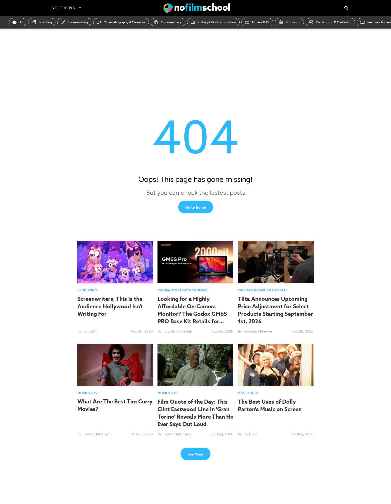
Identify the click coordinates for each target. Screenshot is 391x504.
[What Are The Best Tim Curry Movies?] (115, 364)
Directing (45, 22)
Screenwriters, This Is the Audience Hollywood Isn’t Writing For (110, 306)
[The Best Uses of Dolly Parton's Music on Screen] (276, 364)
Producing (292, 22)
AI (21, 22)
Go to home (195, 207)
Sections (63, 7)
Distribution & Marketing (333, 22)
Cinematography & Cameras (124, 22)
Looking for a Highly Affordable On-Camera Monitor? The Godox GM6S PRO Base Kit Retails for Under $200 (192, 313)
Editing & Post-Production (217, 22)
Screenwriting (78, 22)
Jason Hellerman (97, 434)
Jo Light (90, 331)
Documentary (171, 22)
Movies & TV (260, 22)
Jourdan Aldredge (178, 331)
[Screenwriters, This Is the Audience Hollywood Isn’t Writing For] (115, 262)
